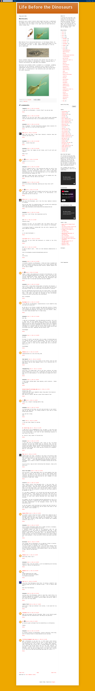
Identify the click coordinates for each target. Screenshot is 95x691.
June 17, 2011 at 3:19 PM (35, 513)
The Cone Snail (65, 231)
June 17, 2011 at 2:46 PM (33, 482)
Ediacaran (64, 124)
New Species (64, 138)
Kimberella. (65, 93)
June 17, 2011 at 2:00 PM (31, 420)
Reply (23, 112)
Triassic (64, 149)
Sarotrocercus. (66, 69)
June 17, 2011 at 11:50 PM (31, 581)
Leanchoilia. (66, 95)
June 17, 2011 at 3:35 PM (33, 525)
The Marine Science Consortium (69, 226)
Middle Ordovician (66, 136)
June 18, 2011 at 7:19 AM (35, 604)
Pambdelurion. (66, 84)
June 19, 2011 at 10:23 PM (33, 630)
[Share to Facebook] (38, 99)
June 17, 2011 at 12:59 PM (36, 368)
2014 (63, 32)
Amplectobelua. (66, 51)
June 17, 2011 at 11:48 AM (32, 272)
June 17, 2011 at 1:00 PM (33, 379)
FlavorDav (24, 612)
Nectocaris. (65, 72)
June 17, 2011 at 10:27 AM (33, 124)
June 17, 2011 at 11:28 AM (34, 238)
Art (23, 159)
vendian (63, 151)
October (65, 42)
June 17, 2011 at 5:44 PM (32, 554)
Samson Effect (25, 513)
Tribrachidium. (66, 56)
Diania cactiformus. (67, 74)
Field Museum (65, 125)
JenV (23, 581)
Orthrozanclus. (66, 64)
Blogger (53, 682)
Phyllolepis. (66, 79)
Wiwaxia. (65, 87)
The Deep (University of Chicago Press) (67, 241)
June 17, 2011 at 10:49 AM (32, 159)
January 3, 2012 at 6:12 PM (40, 639)
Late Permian (65, 131)
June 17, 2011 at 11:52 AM (33, 302)
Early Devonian (65, 121)
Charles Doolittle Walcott (68, 237)
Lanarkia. (65, 76)
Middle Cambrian (65, 134)
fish (63, 127)
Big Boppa (24, 302)
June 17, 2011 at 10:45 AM (33, 148)
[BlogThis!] (35, 99)
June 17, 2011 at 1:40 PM (31, 400)
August (64, 45)
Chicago (63, 115)
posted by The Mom (66, 142)
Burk (23, 132)
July (64, 47)
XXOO (64, 71)
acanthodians (65, 111)
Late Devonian (65, 129)
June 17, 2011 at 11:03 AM (33, 166)
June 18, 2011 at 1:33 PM (31, 621)
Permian (63, 141)
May (64, 100)
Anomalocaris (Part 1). (68, 89)
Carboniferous (65, 114)
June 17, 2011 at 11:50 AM (33, 284)
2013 (63, 33)
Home (38, 672)
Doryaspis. (65, 82)
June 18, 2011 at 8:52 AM (33, 612)
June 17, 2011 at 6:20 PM (33, 562)
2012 (63, 35)
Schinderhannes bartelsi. (68, 55)
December (65, 38)
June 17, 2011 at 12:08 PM (33, 335)
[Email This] (34, 99)
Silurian (64, 148)
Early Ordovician (66, 122)
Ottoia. (64, 92)
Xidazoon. (65, 61)
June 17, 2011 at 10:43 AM (33, 141)
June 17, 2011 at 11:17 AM (32, 189)
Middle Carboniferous (66, 135)
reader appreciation (66, 145)
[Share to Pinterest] (39, 99)
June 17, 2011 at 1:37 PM (43, 389)
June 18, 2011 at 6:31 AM (33, 593)
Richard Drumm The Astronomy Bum (29, 389)
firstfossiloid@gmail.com (28, 639)
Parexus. (65, 77)
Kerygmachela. (66, 90)
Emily (23, 199)
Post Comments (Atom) (31, 674)
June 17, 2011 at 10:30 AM (31, 132)
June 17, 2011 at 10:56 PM (32, 570)
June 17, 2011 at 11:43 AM (33, 261)
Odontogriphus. (66, 68)
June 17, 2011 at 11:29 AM (30, 247)
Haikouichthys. (66, 85)
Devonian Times (65, 243)
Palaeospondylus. (67, 50)
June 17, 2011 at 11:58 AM (33, 316)
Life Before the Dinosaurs (46, 7)
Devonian (64, 117)
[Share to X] (37, 99)
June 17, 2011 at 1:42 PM (33, 407)
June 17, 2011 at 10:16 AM (33, 115)
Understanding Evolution (67, 228)
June (64, 48)
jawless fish (65, 128)
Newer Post (21, 672)
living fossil (65, 132)
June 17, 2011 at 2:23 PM (30, 454)
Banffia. (65, 63)
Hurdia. (64, 53)
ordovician (64, 139)
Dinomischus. (66, 66)
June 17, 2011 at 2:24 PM (36, 470)
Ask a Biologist (65, 235)
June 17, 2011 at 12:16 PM (32, 351)
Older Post (53, 672)
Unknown (24, 351)
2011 (63, 37)
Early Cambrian (65, 118)
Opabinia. (65, 98)
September (65, 43)
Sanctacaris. (66, 97)
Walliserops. (66, 58)
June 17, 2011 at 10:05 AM (33, 108)
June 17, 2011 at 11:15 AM (33, 182)
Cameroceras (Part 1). (68, 59)
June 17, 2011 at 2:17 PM (33, 441)
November (65, 40)
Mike (23, 454)
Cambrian (25, 101)
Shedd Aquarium (65, 146)
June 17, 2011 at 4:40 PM (33, 541)
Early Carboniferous (66, 120)
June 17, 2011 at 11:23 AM (30, 219)
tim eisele (24, 238)
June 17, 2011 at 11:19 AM (31, 199)
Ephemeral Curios (66, 244)
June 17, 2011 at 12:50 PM (35, 359)
